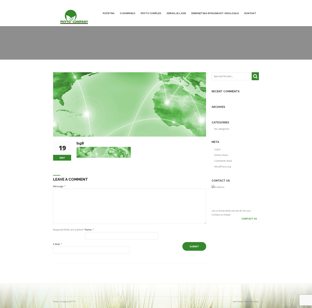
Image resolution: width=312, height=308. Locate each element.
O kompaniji (127, 13)
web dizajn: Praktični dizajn (246, 301)
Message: (59, 186)
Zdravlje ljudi (176, 13)
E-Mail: (57, 244)
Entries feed (221, 155)
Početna (108, 13)
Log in (217, 149)
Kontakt (250, 13)
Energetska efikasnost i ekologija (215, 13)
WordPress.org (222, 166)
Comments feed (223, 160)
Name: (89, 229)
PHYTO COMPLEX (151, 13)
